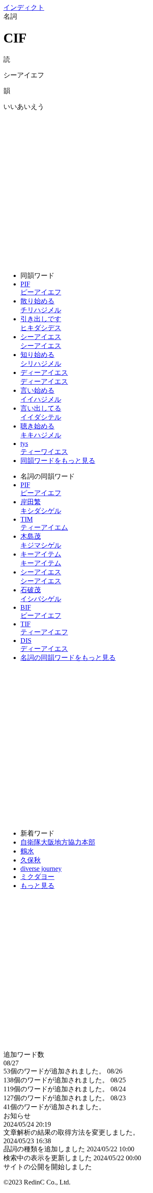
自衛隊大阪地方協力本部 (57, 842)
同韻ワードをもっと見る (57, 460)
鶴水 (27, 851)
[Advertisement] (76, 188)
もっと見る (37, 885)
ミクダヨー (37, 876)
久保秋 (30, 860)
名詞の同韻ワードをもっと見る (68, 657)
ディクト (23, 7)
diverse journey (41, 868)
